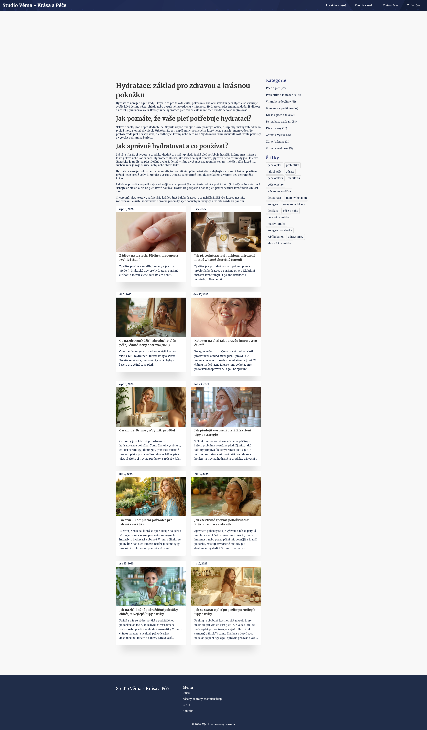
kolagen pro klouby (280, 230)
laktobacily (275, 171)
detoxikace (275, 197)
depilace (273, 210)
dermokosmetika (278, 217)
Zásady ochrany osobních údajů (203, 698)
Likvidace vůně (336, 5)
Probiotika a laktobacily (283, 95)
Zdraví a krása (278, 141)
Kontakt (188, 710)
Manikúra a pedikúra (282, 108)
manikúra (294, 178)
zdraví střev (295, 236)
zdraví (290, 171)
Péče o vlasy (276, 128)
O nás (186, 692)
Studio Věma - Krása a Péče (34, 5)
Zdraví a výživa (278, 135)
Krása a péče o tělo (280, 115)
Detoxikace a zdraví (281, 121)
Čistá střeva (390, 5)
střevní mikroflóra (279, 191)
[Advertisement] (213, 52)
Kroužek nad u (364, 5)
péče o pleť (274, 165)
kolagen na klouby (294, 204)
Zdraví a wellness (279, 148)
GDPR (186, 704)
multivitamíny (277, 223)
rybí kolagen (276, 236)
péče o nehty (276, 184)
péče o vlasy (275, 178)
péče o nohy (290, 210)
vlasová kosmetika (279, 243)
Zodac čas (413, 5)
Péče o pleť (276, 88)
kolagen (273, 204)
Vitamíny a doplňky (281, 101)
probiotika (292, 165)
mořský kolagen (296, 197)
